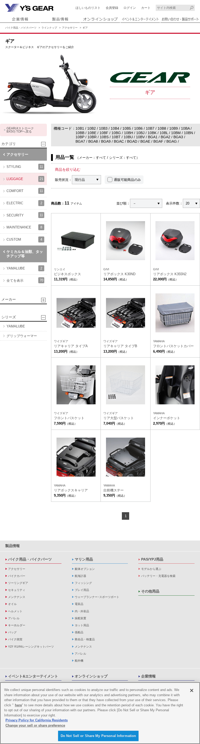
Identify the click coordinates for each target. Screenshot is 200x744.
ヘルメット (15, 611)
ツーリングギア (18, 582)
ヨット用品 (82, 625)
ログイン (129, 8)
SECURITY (25, 215)
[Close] (191, 690)
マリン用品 (84, 559)
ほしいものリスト (88, 8)
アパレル (14, 618)
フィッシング (83, 582)
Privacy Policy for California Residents (36, 720)
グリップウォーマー (22, 336)
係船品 (79, 632)
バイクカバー (16, 575)
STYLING (25, 167)
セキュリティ (16, 589)
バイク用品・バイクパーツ (20, 27)
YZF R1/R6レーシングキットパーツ (31, 646)
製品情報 (12, 546)
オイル (12, 603)
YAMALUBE (24, 268)
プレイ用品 (82, 589)
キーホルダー (16, 625)
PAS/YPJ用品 (152, 559)
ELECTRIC (24, 203)
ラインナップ (49, 27)
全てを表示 (25, 280)
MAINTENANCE (24, 227)
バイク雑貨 (15, 639)
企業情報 (148, 676)
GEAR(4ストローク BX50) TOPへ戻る (20, 130)
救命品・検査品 (85, 639)
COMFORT (25, 191)
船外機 (79, 660)
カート (146, 8)
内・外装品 (82, 611)
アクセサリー (70, 27)
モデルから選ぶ (151, 568)
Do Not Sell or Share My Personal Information (98, 736)
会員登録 (112, 8)
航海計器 (80, 575)
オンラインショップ (91, 676)
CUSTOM (24, 239)
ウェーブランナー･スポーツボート (97, 596)
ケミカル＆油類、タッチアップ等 (25, 253)
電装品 (79, 603)
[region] (100, 713)
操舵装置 (80, 618)
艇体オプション (85, 568)
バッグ (12, 632)
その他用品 (150, 591)
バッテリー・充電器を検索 (158, 575)
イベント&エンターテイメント (33, 676)
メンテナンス (16, 596)
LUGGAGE (25, 179)
